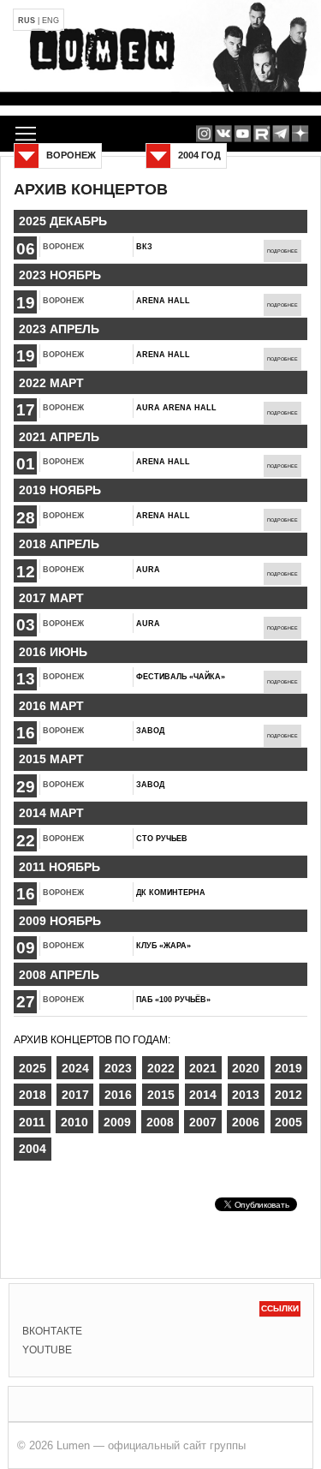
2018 (32, 1095)
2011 (32, 1122)
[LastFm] (281, 133)
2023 (118, 1068)
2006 (245, 1122)
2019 (288, 1068)
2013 (245, 1095)
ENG (50, 20)
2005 (288, 1122)
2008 (160, 1122)
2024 (75, 1068)
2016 (118, 1095)
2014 (203, 1095)
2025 (32, 1068)
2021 (203, 1068)
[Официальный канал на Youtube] (243, 133)
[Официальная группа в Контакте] (223, 133)
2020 (245, 1068)
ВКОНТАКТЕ (52, 1331)
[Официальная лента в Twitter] (261, 133)
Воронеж (63, 246)
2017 (75, 1095)
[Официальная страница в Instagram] (204, 133)
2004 (32, 1148)
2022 (161, 1068)
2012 (288, 1095)
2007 (203, 1122)
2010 (74, 1122)
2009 (117, 1122)
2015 (161, 1095)
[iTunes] (300, 133)
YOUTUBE (47, 1350)
